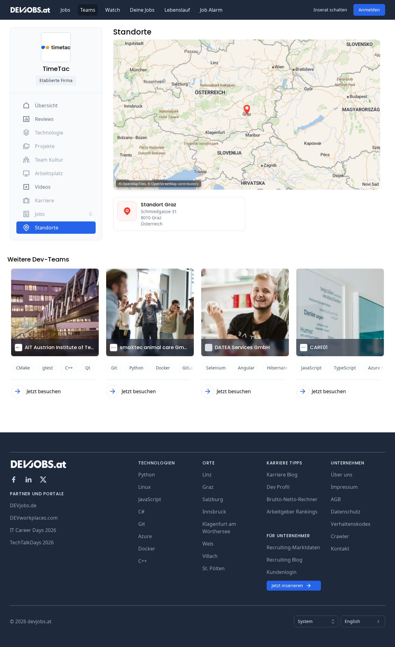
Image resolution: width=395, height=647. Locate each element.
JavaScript (149, 499)
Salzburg (212, 499)
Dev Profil (278, 487)
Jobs (65, 9)
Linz (207, 474)
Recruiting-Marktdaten (293, 547)
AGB (336, 499)
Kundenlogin (282, 572)
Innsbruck (214, 511)
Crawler (340, 536)
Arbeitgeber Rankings (292, 511)
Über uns (341, 474)
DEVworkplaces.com (34, 517)
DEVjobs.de (23, 505)
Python (146, 474)
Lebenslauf (177, 9)
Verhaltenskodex (350, 524)
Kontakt (340, 548)
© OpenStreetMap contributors (173, 183)
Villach (210, 556)
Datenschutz (345, 511)
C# (141, 511)
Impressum (344, 487)
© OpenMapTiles (132, 183)
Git (141, 524)
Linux (144, 487)
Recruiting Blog (284, 559)
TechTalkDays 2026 (32, 542)
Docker (146, 548)
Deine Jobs (142, 9)
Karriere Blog (282, 474)
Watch (112, 9)
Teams (87, 9)
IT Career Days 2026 (33, 530)
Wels (208, 543)
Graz (208, 487)
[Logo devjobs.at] (30, 10)
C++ (142, 561)
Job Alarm (211, 9)
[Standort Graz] (127, 214)
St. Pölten (213, 568)
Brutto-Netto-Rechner (292, 499)
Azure (145, 536)
